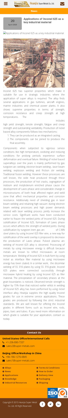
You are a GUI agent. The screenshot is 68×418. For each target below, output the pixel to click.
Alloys (8, 367)
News (8, 371)
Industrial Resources (16, 382)
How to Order (46, 371)
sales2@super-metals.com (20, 346)
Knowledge (11, 378)
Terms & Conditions (49, 367)
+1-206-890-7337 (15, 342)
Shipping (43, 382)
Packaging (44, 378)
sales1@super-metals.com (20, 360)
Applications (11, 375)
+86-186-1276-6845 (16, 356)
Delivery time (46, 375)
